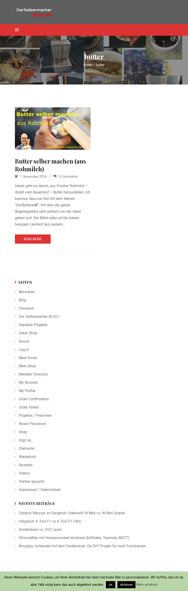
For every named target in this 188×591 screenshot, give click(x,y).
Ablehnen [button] (126, 584)
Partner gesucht (31, 481)
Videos (24, 473)
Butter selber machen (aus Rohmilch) (50, 165)
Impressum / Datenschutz (40, 490)
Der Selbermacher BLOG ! (39, 316)
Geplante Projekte (33, 325)
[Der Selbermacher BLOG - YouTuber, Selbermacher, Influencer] (38, 12)
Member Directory (33, 374)
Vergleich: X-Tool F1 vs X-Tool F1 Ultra (50, 521)
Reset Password (32, 424)
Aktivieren (27, 292)
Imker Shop (28, 333)
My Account (28, 382)
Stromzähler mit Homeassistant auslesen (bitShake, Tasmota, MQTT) (74, 538)
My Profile (27, 391)
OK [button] (111, 584)
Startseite (27, 448)
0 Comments (68, 176)
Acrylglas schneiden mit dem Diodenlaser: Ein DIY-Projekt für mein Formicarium (82, 546)
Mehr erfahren (147, 585)
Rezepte (26, 465)
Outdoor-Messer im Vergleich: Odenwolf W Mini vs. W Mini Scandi (72, 513)
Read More (33, 239)
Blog (22, 300)
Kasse (24, 341)
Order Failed (29, 407)
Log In (24, 349)
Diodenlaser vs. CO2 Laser (40, 529)
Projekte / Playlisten (35, 415)
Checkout (26, 308)
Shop (23, 432)
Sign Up (25, 440)
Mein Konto (28, 358)
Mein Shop (27, 366)
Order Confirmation (34, 399)
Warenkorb (27, 457)
